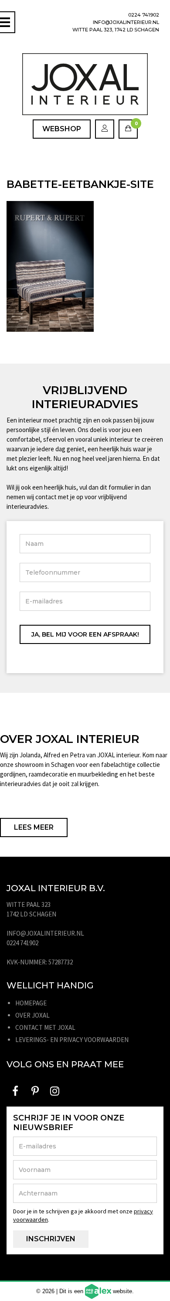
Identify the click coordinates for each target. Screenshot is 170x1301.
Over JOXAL (32, 1015)
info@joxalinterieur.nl (126, 22)
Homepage (31, 1003)
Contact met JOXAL (45, 1027)
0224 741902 (143, 15)
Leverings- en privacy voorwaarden (72, 1039)
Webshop (61, 129)
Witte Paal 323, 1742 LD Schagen (115, 30)
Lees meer (34, 827)
